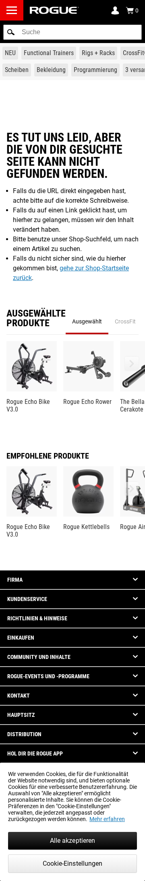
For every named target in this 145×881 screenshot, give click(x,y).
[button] (11, 32)
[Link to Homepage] (54, 10)
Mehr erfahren (107, 819)
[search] (72, 32)
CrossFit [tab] (125, 321)
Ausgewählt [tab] (87, 321)
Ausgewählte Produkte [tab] (36, 319)
